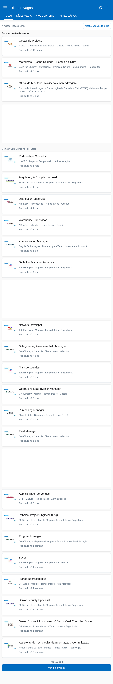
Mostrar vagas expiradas (97, 26)
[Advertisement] (56, 123)
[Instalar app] (108, 8)
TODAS (8, 15)
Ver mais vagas (56, 667)
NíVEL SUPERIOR (46, 15)
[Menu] (5, 8)
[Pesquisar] (101, 8)
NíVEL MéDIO (24, 15)
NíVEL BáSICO (68, 15)
